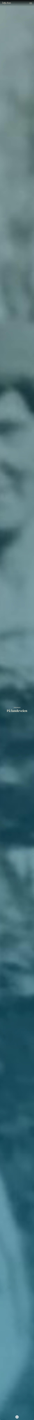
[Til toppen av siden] (31, 1370)
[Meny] (30, 3)
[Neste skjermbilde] (17, 1417)
